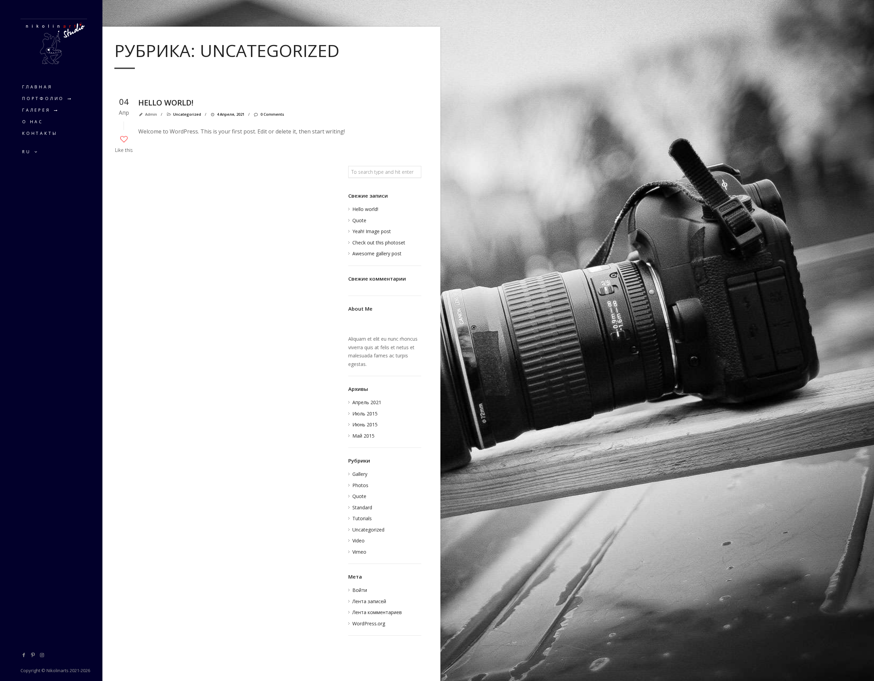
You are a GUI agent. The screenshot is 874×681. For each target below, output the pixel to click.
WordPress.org (368, 623)
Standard (362, 507)
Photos (360, 485)
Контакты (39, 133)
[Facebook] (23, 655)
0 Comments (272, 114)
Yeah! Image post (371, 231)
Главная (37, 87)
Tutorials (362, 518)
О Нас (32, 122)
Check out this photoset (378, 242)
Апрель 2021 (366, 402)
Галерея (36, 110)
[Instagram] (42, 655)
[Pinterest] (33, 655)
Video (358, 540)
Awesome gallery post (376, 253)
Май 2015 (363, 435)
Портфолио (43, 98)
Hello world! (165, 102)
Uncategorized (187, 114)
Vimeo (359, 552)
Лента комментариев (377, 612)
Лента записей (369, 601)
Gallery (359, 474)
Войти (359, 590)
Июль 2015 (365, 413)
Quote (359, 220)
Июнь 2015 (365, 424)
